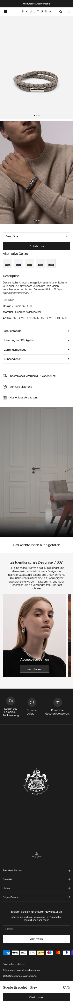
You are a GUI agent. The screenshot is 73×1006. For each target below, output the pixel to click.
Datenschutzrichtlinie (14, 964)
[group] (34, 635)
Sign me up (36, 938)
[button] (34, 115)
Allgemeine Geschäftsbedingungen (21, 970)
